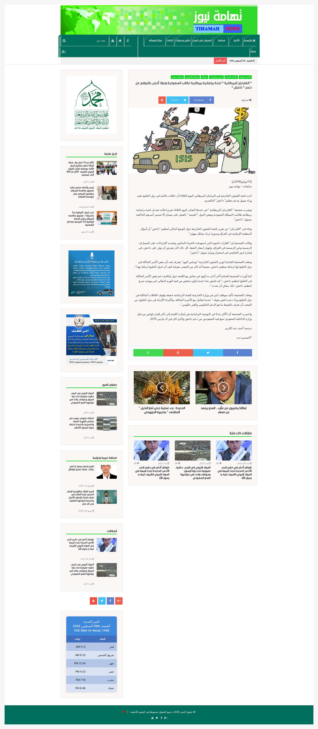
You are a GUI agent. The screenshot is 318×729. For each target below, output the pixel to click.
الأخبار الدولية (245, 77)
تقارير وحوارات (182, 40)
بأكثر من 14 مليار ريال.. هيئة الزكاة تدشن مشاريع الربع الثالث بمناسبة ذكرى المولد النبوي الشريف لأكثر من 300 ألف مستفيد (80, 168)
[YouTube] (112, 40)
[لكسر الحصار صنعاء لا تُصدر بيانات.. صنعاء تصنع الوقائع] (107, 472)
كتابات (170, 40)
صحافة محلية (177, 77)
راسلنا (253, 51)
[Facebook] (128, 40)
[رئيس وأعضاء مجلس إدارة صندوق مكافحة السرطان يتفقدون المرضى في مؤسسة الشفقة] (107, 193)
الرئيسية (248, 40)
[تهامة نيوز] (159, 21)
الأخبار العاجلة (231, 77)
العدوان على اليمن (202, 40)
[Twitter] (120, 40)
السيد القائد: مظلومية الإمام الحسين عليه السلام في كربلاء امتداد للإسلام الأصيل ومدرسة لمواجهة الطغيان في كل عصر (80, 497)
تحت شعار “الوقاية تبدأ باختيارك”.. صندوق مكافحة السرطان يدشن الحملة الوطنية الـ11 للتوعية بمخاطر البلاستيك (80, 218)
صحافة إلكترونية (192, 77)
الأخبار (236, 40)
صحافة (221, 40)
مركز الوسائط (155, 40)
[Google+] (64, 51)
